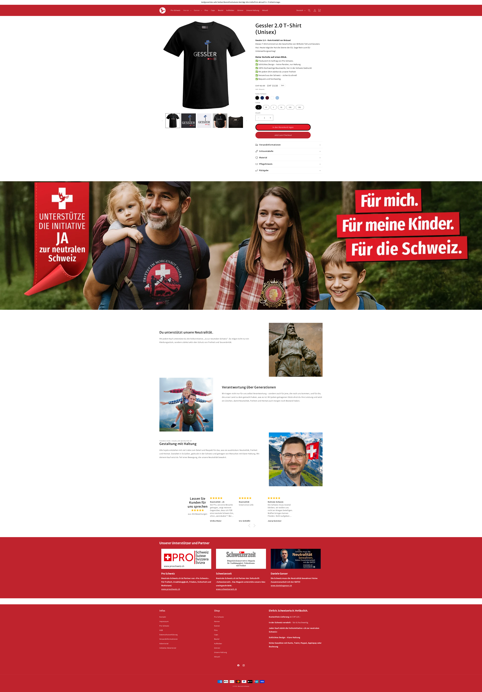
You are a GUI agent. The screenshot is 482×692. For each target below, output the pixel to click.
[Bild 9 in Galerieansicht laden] (236, 120)
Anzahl (257, 113)
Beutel (217, 639)
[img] (197, 510)
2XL (290, 107)
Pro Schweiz (164, 626)
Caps (216, 634)
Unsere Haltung (220, 652)
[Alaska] (277, 98)
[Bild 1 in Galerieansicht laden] (173, 120)
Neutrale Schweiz (243, 686)
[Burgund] (267, 98)
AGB (161, 630)
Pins (216, 630)
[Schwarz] (257, 98)
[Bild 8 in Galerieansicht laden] (220, 120)
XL (282, 107)
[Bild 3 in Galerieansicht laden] (204, 120)
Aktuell (217, 657)
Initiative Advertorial (167, 648)
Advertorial (164, 643)
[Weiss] (272, 98)
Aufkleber (218, 643)
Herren (217, 621)
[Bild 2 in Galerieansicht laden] (188, 120)
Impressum (164, 621)
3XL (299, 107)
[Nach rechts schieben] (246, 120)
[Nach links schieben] (162, 120)
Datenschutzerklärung (168, 634)
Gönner (217, 648)
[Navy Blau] (262, 98)
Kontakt (162, 617)
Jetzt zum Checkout (283, 135)
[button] (187, 10)
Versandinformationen (168, 639)
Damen (217, 626)
